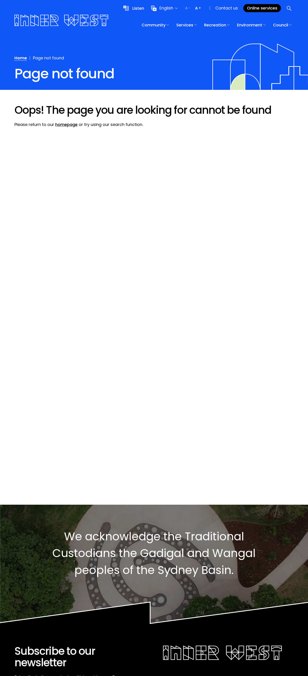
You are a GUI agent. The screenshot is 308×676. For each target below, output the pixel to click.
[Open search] (289, 8)
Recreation (215, 25)
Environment (249, 25)
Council (280, 25)
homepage (66, 124)
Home (20, 58)
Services (184, 25)
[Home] (61, 21)
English (166, 8)
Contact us (226, 8)
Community (153, 25)
